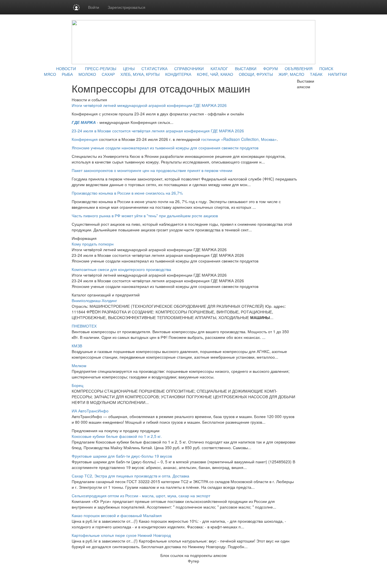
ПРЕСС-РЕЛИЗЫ (100, 68)
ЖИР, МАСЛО (291, 74)
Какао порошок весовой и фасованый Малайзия (117, 515)
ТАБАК (316, 74)
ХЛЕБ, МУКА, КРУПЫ (140, 74)
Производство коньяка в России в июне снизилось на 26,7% (127, 193)
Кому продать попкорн (93, 244)
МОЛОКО (87, 74)
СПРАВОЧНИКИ (189, 68)
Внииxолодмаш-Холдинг (94, 300)
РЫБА (67, 74)
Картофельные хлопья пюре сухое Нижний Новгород (121, 535)
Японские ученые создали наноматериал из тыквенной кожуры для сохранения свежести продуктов (165, 147)
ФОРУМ (270, 68)
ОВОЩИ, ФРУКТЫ (256, 74)
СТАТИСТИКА (154, 68)
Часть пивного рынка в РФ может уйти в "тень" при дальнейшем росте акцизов (145, 215)
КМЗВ (77, 345)
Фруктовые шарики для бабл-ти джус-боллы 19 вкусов (122, 456)
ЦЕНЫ (129, 68)
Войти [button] (93, 7)
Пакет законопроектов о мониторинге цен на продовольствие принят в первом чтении (152, 170)
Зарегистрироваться (126, 7)
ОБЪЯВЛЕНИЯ (298, 68)
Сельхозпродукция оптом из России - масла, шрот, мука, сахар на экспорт (141, 495)
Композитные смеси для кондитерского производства (121, 269)
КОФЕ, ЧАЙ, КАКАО (215, 74)
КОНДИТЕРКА (178, 74)
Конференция (85, 139)
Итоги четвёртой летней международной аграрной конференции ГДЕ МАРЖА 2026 (149, 105)
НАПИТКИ (337, 74)
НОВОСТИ (66, 68)
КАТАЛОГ (219, 68)
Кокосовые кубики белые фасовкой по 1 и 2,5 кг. (117, 436)
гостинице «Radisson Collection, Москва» (239, 139)
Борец (77, 385)
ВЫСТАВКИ (245, 68)
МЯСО (50, 74)
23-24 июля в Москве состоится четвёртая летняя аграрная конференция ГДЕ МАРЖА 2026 (158, 131)
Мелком (79, 365)
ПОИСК (326, 68)
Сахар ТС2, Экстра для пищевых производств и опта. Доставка (130, 476)
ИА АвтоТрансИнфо (90, 411)
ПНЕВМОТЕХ (84, 326)
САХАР (108, 74)
